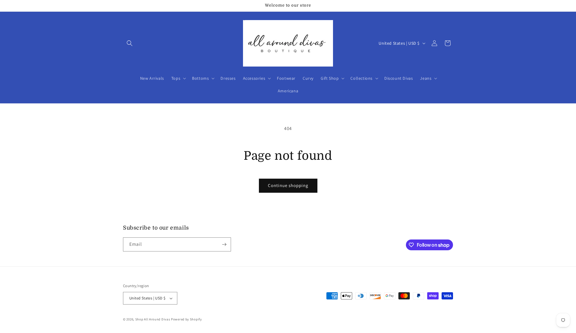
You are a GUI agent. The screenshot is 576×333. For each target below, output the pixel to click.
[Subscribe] (224, 244)
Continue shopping (288, 185)
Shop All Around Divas (152, 319)
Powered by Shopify (186, 319)
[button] (129, 43)
